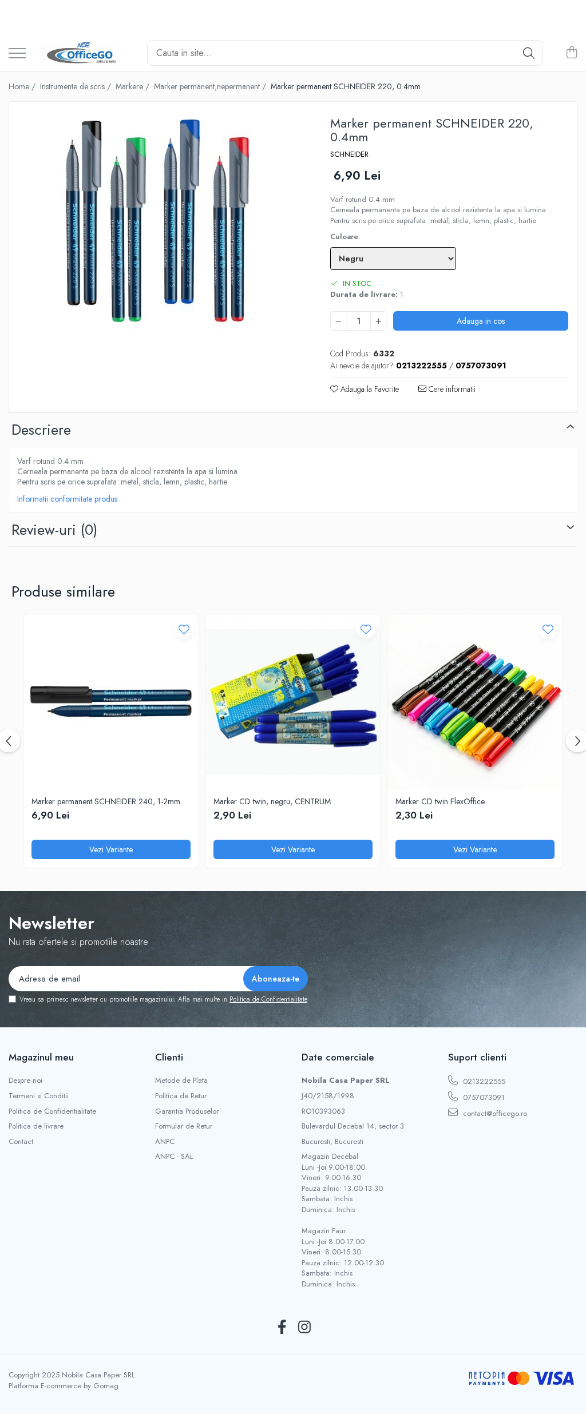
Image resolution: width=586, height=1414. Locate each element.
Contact (21, 1142)
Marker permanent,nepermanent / (211, 86)
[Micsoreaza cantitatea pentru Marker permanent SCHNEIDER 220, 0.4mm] (338, 321)
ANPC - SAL (174, 1156)
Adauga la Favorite (368, 389)
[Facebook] (282, 1327)
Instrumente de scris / (76, 86)
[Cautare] (529, 53)
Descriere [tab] (41, 429)
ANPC (165, 1142)
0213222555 (483, 1081)
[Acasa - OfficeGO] (82, 53)
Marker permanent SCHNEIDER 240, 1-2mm (105, 801)
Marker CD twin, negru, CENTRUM (272, 801)
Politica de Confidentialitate (268, 999)
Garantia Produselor (187, 1111)
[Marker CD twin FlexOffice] (475, 701)
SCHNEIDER (349, 154)
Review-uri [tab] (54, 530)
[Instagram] (304, 1327)
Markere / (134, 86)
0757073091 (483, 1097)
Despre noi (25, 1080)
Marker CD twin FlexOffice (440, 801)
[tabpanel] (160, 221)
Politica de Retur (181, 1096)
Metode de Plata (181, 1080)
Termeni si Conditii (39, 1096)
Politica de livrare (36, 1126)
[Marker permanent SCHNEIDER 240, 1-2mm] (111, 701)
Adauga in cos (481, 321)
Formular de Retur (183, 1126)
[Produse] (17, 54)
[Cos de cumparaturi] (571, 53)
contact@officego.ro (494, 1113)
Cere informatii (451, 389)
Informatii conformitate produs (67, 499)
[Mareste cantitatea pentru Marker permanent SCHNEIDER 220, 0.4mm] (378, 321)
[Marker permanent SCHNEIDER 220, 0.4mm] (160, 221)
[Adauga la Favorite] (184, 629)
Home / (23, 86)
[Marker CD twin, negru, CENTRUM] (293, 701)
